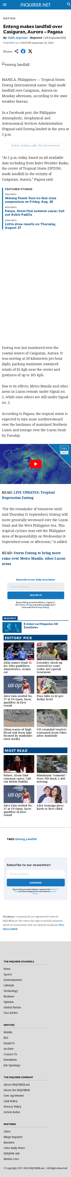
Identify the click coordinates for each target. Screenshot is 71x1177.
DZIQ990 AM (12, 1153)
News (7, 969)
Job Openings (12, 1065)
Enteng (20, 839)
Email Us (9, 1043)
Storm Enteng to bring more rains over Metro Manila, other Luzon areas (33, 558)
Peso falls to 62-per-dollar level (50, 697)
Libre (7, 1131)
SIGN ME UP (36, 595)
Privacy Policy (42, 607)
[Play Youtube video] (35, 464)
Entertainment (13, 980)
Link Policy (10, 1101)
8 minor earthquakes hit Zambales (41, 625)
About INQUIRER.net (17, 1084)
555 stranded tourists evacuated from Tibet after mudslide (52, 733)
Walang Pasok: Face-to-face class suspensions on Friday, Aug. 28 (30, 200)
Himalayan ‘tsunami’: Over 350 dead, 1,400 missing (51, 778)
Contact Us (10, 1054)
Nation (9, 18)
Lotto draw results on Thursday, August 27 (30, 226)
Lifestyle (9, 985)
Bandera (9, 1142)
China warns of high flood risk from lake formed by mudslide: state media (18, 734)
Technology (11, 991)
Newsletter (10, 1059)
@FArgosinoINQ (55, 37)
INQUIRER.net (11, 42)
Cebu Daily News (14, 1148)
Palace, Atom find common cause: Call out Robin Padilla (34, 212)
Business (9, 996)
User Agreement (14, 1095)
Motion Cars (11, 1159)
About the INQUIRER (17, 1090)
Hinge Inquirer (13, 1137)
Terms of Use (25, 604)
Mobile (8, 1032)
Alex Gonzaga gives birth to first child (50, 807)
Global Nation (12, 1007)
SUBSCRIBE (36, 882)
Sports (8, 974)
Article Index (12, 1112)
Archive (8, 1048)
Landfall (31, 839)
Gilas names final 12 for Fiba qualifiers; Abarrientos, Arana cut (18, 667)
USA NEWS (11, 1013)
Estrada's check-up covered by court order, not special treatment (49, 667)
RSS (6, 1037)
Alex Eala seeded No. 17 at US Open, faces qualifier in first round (18, 700)
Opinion (9, 1002)
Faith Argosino (18, 37)
